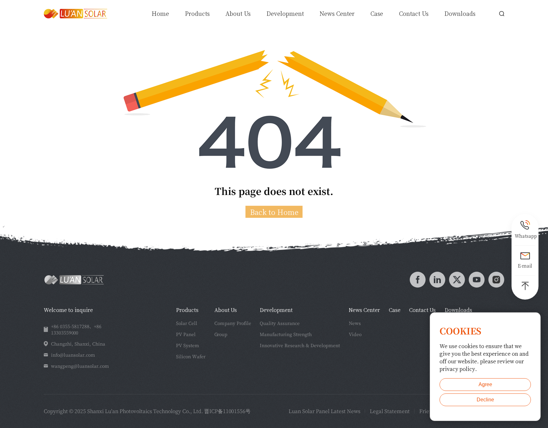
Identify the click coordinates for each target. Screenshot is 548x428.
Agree (485, 384)
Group (220, 334)
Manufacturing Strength (286, 334)
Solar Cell (186, 323)
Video (355, 334)
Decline (485, 399)
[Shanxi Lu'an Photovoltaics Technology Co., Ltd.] (75, 13)
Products (187, 310)
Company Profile (232, 323)
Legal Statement (390, 411)
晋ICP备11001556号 (227, 411)
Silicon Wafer (191, 356)
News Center (337, 13)
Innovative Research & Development (300, 345)
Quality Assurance (280, 323)
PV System (187, 345)
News (355, 323)
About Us (238, 13)
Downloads (459, 13)
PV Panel (186, 334)
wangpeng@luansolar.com (80, 366)
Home (160, 13)
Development (285, 13)
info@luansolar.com (73, 355)
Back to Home (274, 212)
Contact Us (413, 13)
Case (376, 13)
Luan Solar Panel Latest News (324, 411)
